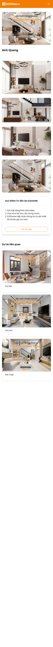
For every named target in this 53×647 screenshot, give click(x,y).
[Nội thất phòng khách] (26, 271)
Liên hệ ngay (26, 229)
